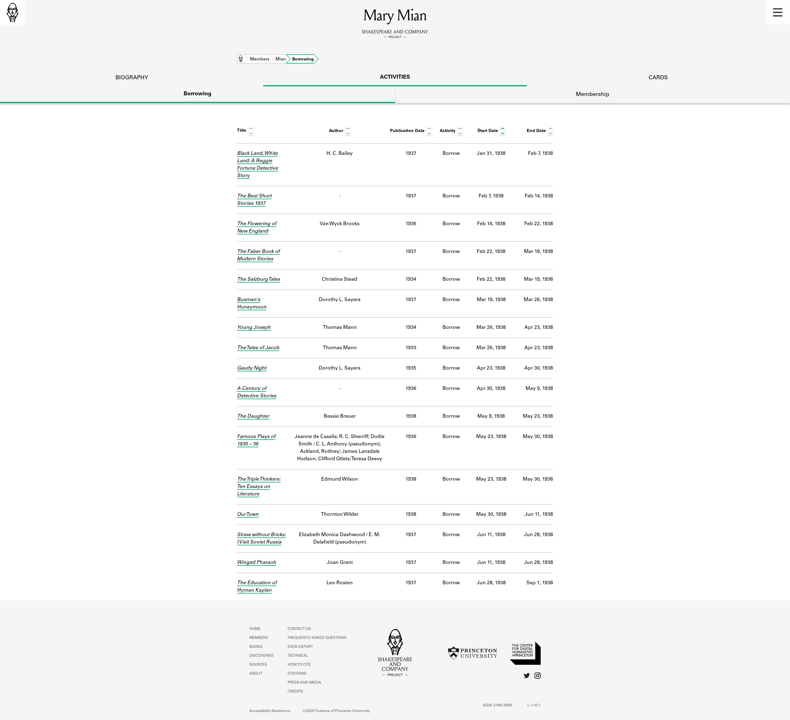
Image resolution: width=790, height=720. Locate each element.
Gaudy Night (251, 368)
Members (259, 59)
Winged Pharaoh (256, 562)
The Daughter (253, 416)
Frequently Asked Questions (317, 638)
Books (255, 647)
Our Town (248, 514)
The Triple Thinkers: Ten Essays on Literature (259, 487)
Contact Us (299, 629)
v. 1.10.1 (534, 705)
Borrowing (197, 94)
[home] (12, 12)
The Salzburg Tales (258, 279)
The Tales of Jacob (258, 348)
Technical (298, 656)
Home (241, 59)
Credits (295, 691)
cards (658, 78)
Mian (281, 59)
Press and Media (304, 683)
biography (131, 78)
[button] (777, 12)
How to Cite (299, 665)
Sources (258, 665)
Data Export (300, 647)
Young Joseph (254, 327)
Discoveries (261, 656)
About (255, 674)
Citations (297, 674)
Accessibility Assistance (269, 711)
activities (395, 77)
